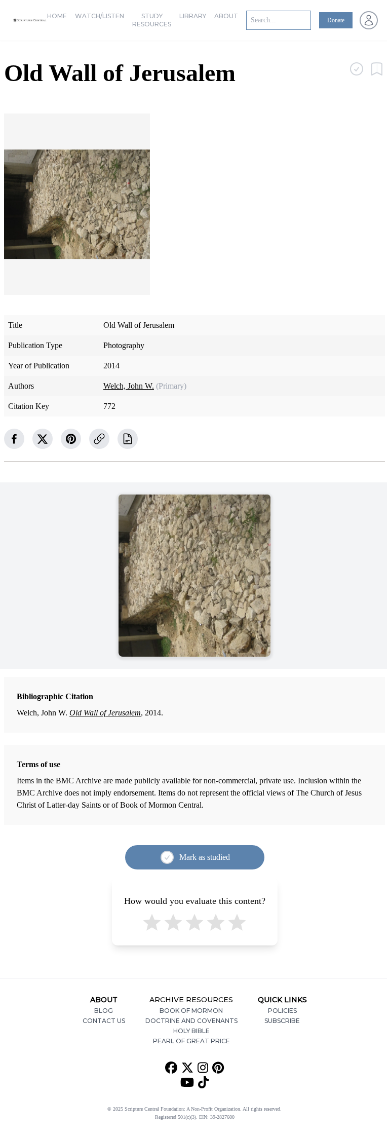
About (226, 16)
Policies (282, 1010)
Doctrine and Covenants (191, 1021)
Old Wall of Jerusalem (105, 712)
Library (192, 16)
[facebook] (14, 439)
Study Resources (151, 20)
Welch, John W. (128, 386)
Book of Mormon (191, 1010)
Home (57, 16)
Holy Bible (191, 1031)
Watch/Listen (99, 16)
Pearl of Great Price (191, 1041)
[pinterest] (71, 439)
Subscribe (282, 1021)
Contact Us (104, 1021)
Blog (103, 1010)
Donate (335, 20)
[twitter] (42, 439)
